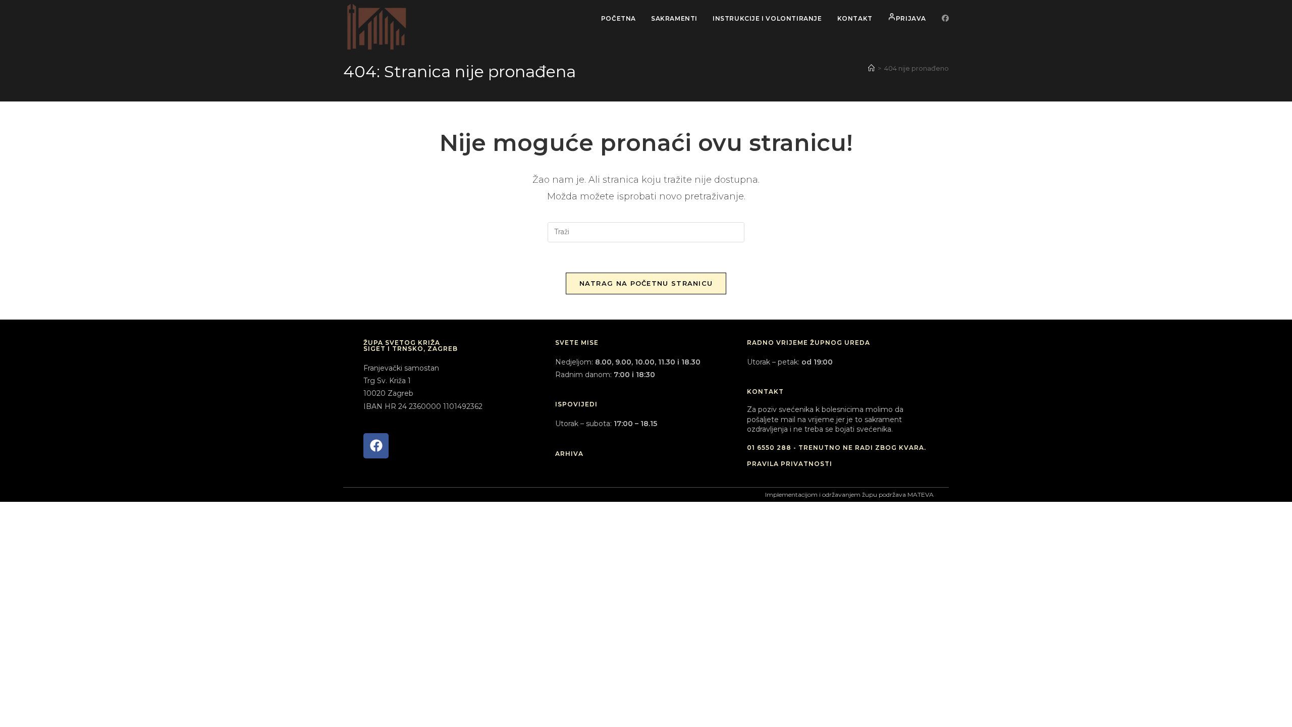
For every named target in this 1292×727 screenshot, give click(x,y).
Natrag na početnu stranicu (646, 283)
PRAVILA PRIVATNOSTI (789, 464)
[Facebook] (376, 445)
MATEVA (920, 494)
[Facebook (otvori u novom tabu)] (945, 18)
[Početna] (871, 68)
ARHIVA (569, 453)
